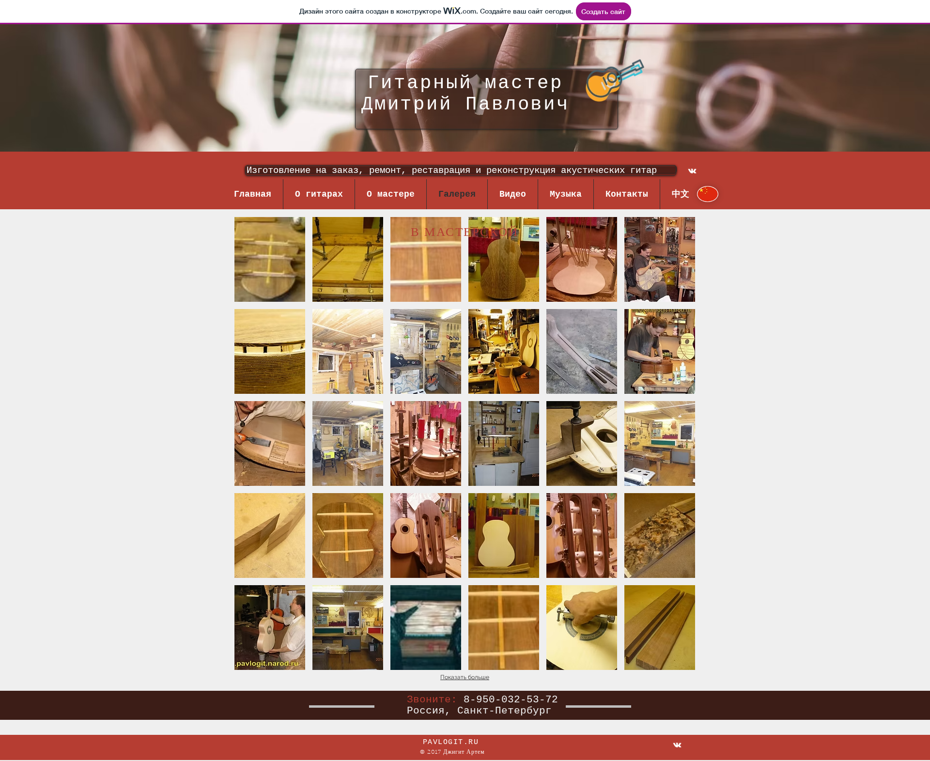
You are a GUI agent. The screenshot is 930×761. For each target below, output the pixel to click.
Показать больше (464, 677)
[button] (269, 259)
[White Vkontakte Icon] (692, 171)
